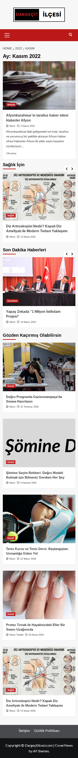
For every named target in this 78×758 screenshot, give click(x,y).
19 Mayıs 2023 (28, 322)
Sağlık (10, 215)
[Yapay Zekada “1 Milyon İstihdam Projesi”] (39, 281)
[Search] (70, 35)
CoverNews (64, 745)
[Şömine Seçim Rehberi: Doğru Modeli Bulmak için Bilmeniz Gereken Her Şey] (39, 443)
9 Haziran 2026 (28, 482)
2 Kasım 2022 (27, 126)
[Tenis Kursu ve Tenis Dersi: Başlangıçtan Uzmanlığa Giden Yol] (39, 519)
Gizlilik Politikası (46, 730)
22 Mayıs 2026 (28, 558)
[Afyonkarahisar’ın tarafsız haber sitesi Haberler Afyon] (39, 85)
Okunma (11, 153)
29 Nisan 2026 (36, 634)
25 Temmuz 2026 (29, 406)
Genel (10, 386)
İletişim (24, 730)
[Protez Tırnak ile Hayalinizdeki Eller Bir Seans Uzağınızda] (39, 595)
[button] (7, 34)
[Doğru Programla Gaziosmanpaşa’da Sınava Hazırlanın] (39, 367)
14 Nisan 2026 (28, 236)
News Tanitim (17, 634)
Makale (11, 104)
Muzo (12, 126)
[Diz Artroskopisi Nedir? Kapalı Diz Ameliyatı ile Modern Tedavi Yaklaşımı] (39, 196)
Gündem (12, 300)
